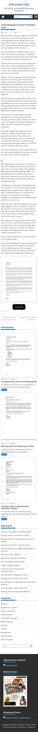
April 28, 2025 (7, 443)
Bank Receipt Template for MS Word (13, 558)
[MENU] (35, 16)
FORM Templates (7, 622)
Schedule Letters (6, 636)
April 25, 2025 (7, 504)
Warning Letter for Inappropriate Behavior (15, 592)
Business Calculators (8, 611)
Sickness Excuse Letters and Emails (28, 318)
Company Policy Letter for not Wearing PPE (16, 532)
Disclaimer (22, 727)
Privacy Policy (30, 725)
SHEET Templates (7, 640)
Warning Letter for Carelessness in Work (15, 535)
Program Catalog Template (10, 565)
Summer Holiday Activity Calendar (13, 562)
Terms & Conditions (10, 727)
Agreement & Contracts (9, 607)
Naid (18, 32)
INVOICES (4, 625)
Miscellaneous (6, 632)
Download (19, 307)
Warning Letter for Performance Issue (14, 578)
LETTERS (5, 311)
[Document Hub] (3, 16)
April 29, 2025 (7, 379)
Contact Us (31, 727)
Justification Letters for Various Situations (9, 318)
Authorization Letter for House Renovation (15, 545)
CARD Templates (6, 615)
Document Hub (19, 4)
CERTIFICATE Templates (9, 618)
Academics (4, 604)
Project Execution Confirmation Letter (14, 588)
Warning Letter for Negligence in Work (14, 575)
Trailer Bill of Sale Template (10, 555)
